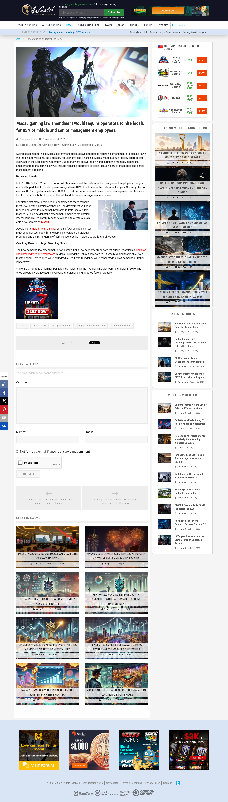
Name (21, 432)
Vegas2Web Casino (176, 111)
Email (89, 432)
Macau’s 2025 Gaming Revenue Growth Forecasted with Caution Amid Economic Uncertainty (116, 599)
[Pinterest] (4, 409)
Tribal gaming (150, 32)
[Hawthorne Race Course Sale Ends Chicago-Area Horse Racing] (164, 458)
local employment (121, 325)
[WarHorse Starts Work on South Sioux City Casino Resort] (182, 132)
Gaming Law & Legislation (77, 144)
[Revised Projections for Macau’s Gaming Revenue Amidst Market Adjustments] (116, 617)
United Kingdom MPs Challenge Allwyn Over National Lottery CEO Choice (182, 188)
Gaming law (135, 32)
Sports (134, 25)
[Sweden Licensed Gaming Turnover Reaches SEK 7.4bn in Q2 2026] (182, 272)
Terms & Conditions (131, 783)
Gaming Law (40, 325)
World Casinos (27, 25)
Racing (148, 25)
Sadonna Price (28, 139)
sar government (61, 325)
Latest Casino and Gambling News (40, 144)
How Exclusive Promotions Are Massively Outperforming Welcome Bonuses (190, 439)
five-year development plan (91, 325)
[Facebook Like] (4, 384)
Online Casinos (51, 25)
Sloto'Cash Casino (176, 72)
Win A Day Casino (175, 85)
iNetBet (176, 98)
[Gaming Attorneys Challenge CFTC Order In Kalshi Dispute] (182, 237)
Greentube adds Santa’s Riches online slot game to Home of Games (49, 501)
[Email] (4, 418)
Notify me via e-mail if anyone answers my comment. (55, 451)
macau (23, 325)
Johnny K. (40, 700)
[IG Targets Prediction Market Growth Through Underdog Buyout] (164, 540)
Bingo (121, 25)
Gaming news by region (194, 32)
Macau (98, 144)
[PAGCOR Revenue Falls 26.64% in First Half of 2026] (164, 509)
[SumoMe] (4, 426)
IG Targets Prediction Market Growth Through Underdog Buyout (189, 540)
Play (202, 60)
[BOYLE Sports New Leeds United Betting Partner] (164, 493)
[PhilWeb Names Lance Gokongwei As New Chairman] (182, 202)
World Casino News (93, 783)
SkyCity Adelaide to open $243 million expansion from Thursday (115, 501)
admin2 (181, 448)
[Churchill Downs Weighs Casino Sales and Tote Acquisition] (164, 408)
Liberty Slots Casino (176, 60)
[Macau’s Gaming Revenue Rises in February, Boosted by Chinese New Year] (47, 662)
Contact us (112, 783)
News (69, 25)
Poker (108, 25)
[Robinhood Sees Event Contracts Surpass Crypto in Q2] (164, 524)
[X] (4, 401)
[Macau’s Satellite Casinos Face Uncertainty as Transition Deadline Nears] (116, 662)
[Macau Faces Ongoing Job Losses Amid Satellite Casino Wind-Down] (47, 526)
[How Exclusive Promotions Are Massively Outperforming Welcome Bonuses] (164, 439)
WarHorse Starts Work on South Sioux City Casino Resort (76, 32)
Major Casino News (169, 32)
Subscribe (114, 12)
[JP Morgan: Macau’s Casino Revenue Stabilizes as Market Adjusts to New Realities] (47, 617)
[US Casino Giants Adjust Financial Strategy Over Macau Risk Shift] (47, 571)
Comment (23, 382)
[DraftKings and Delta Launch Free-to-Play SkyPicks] (164, 477)
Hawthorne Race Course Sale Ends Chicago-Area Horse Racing (189, 458)
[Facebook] (4, 392)
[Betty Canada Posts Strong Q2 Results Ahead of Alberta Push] (164, 424)
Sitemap (167, 783)
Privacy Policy (152, 783)
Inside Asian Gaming (43, 228)
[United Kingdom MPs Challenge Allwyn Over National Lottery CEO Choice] (182, 167)
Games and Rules (88, 25)
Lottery (163, 25)
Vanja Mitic (38, 564)
